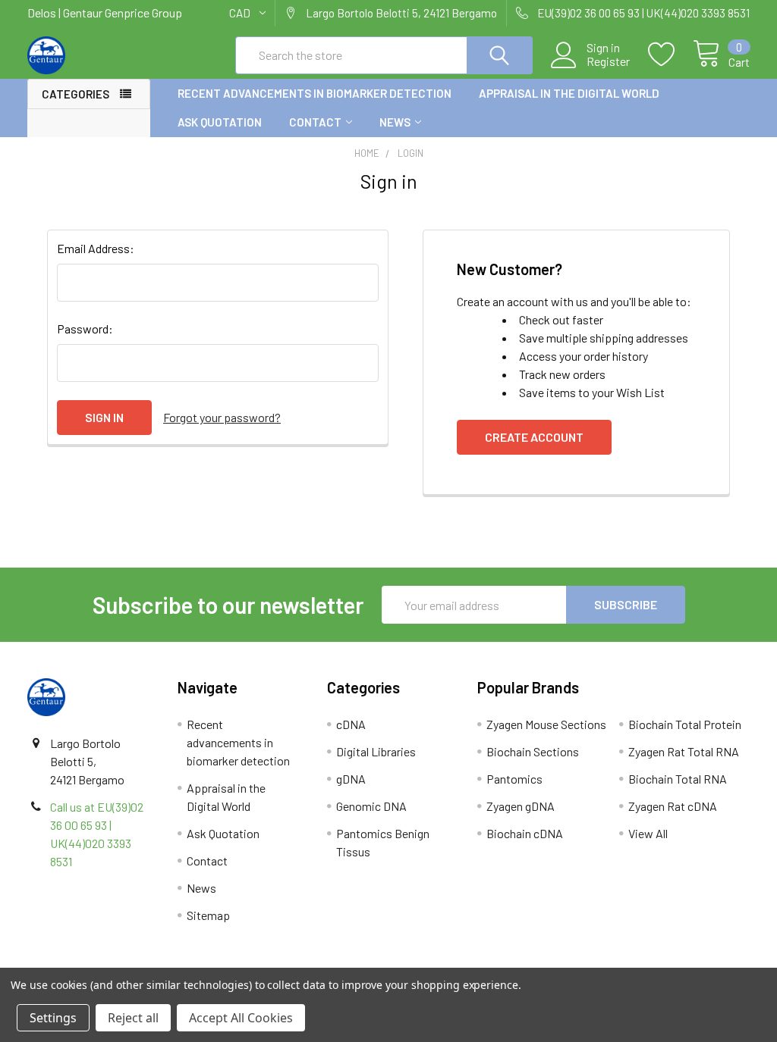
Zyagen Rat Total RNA (683, 751)
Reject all (133, 1017)
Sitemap (208, 915)
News (395, 122)
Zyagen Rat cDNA (672, 806)
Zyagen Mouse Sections (546, 724)
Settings (53, 1017)
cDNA (351, 724)
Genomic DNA (371, 806)
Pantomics (514, 778)
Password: (85, 328)
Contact (315, 122)
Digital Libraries (376, 751)
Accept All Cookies (241, 1017)
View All (648, 833)
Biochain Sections (532, 751)
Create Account (534, 437)
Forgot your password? (222, 417)
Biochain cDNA (524, 833)
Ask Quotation (220, 122)
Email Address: (95, 248)
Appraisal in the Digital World (569, 93)
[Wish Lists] (670, 54)
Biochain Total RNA (677, 778)
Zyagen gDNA (520, 806)
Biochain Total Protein (684, 724)
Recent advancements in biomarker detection (314, 93)
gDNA (351, 778)
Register (608, 61)
